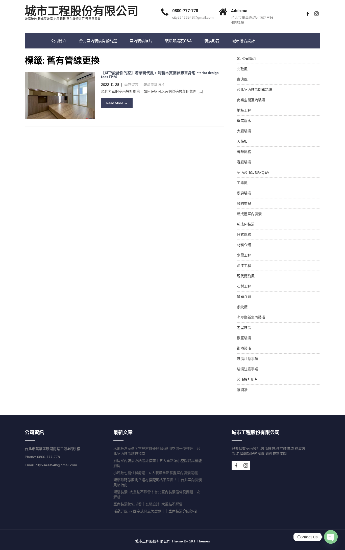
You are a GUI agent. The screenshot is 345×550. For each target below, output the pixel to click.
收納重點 (244, 203)
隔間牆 (242, 390)
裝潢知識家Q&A (178, 41)
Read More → (117, 103)
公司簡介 (58, 41)
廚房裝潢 (244, 193)
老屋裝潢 (244, 328)
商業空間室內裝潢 (251, 100)
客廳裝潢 (244, 162)
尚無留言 (131, 85)
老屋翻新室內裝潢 (251, 317)
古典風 (242, 79)
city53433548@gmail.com (193, 17)
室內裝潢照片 (141, 41)
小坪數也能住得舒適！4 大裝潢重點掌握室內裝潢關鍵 (155, 473)
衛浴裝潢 (244, 348)
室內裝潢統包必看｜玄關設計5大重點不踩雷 (148, 504)
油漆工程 (244, 266)
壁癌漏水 (244, 121)
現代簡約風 (246, 276)
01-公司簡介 (246, 59)
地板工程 (244, 110)
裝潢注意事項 (247, 359)
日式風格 (244, 234)
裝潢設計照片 (154, 85)
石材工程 (244, 286)
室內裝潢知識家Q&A (253, 172)
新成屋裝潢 (246, 224)
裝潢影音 (211, 41)
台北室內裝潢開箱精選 (98, 41)
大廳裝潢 (244, 131)
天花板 (242, 141)
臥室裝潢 (244, 338)
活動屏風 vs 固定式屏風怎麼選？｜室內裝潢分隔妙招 (155, 511)
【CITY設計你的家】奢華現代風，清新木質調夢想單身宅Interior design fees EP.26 (160, 75)
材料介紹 (244, 245)
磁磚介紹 (244, 297)
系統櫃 (242, 307)
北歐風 (242, 69)
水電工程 (244, 255)
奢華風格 (244, 152)
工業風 (242, 183)
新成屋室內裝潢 (249, 214)
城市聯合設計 (243, 41)
